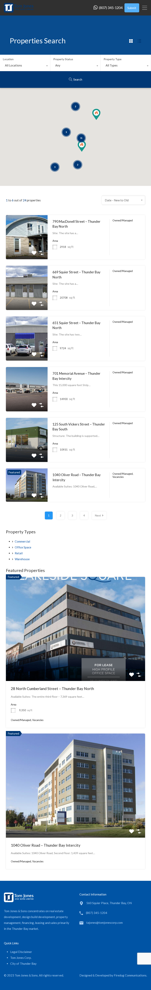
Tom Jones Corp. (20, 957)
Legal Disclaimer (21, 952)
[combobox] (25, 66)
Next (98, 515)
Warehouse (22, 559)
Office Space (23, 547)
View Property (27, 250)
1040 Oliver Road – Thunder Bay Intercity (45, 845)
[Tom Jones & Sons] (18, 11)
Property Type (113, 59)
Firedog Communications (130, 975)
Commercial (22, 541)
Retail (19, 553)
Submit (131, 8)
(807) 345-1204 (110, 8)
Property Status (63, 59)
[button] (100, 120)
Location (8, 59)
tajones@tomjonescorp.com (104, 922)
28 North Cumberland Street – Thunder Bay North (52, 688)
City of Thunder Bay (23, 963)
